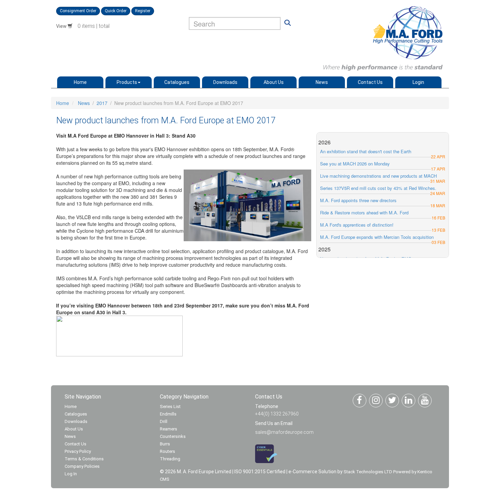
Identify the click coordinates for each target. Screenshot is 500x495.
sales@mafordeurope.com (284, 432)
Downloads (225, 82)
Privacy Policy (78, 451)
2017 (102, 103)
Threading (170, 458)
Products (127, 82)
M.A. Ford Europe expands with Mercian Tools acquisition (377, 237)
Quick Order (116, 10)
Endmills (168, 414)
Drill (163, 421)
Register (142, 10)
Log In (71, 473)
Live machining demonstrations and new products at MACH (378, 176)
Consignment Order (78, 10)
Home (80, 82)
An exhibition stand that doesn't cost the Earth (365, 151)
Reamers (168, 428)
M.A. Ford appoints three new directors (358, 200)
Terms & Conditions (84, 458)
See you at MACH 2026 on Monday (355, 163)
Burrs (165, 443)
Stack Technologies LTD (368, 471)
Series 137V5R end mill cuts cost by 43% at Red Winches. (378, 188)
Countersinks (173, 436)
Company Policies (82, 466)
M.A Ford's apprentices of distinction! (357, 225)
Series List (170, 406)
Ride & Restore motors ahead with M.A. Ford (364, 212)
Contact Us (370, 82)
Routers (167, 451)
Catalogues (176, 82)
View (62, 26)
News (322, 82)
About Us (274, 82)
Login (418, 82)
